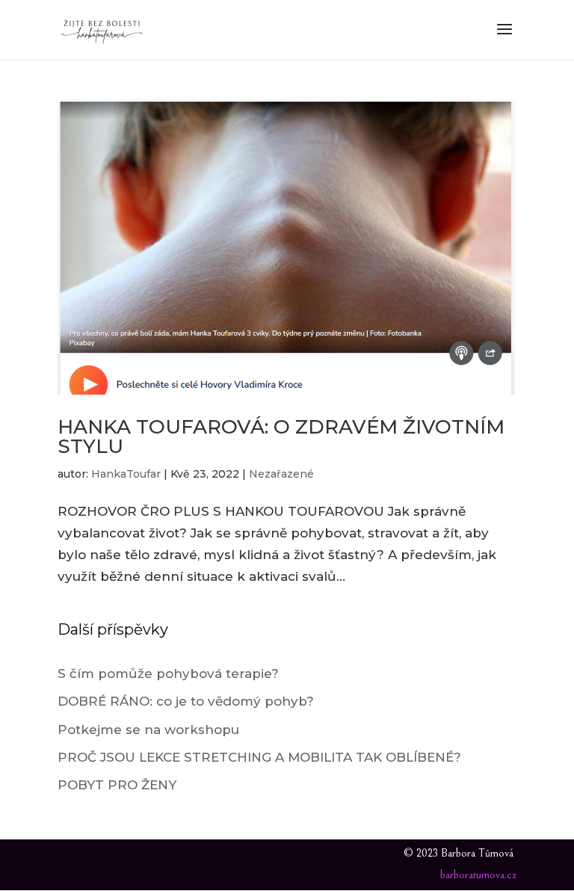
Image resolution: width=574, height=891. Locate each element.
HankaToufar (126, 474)
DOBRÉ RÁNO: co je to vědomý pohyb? (186, 701)
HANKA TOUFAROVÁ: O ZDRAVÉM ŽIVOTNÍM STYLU (281, 436)
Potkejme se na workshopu (148, 729)
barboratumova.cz (478, 875)
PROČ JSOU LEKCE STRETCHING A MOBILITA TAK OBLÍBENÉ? (259, 757)
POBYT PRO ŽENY (117, 784)
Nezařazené (281, 474)
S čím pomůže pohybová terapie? (168, 673)
